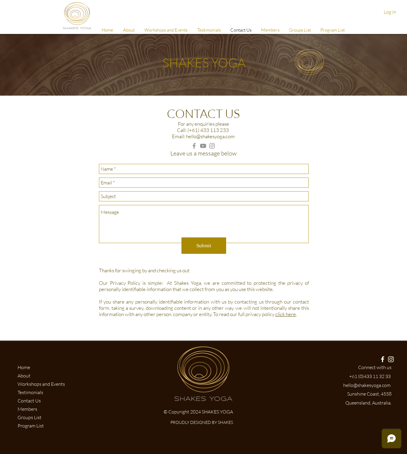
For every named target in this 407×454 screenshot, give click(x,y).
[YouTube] (203, 146)
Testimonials (30, 392)
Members (27, 409)
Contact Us (29, 401)
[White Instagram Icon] (391, 359)
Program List (31, 426)
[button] (270, 30)
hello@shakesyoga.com (210, 136)
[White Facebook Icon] (382, 359)
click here (285, 314)
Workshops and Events (41, 384)
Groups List (29, 417)
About (24, 376)
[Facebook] (194, 146)
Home (24, 367)
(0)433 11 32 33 (374, 376)
